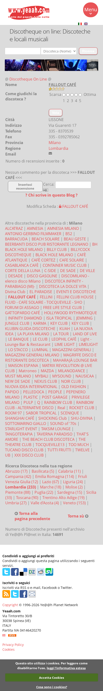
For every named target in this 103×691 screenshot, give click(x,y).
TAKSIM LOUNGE (56, 428)
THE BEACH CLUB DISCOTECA (48, 439)
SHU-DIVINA (81, 418)
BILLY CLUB (57, 249)
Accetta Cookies (51, 677)
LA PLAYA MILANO (33, 334)
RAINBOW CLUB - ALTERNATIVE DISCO (49, 405)
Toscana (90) (27, 497)
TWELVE (82, 450)
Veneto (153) (75, 502)
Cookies (8, 649)
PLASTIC (30, 397)
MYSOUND (61, 376)
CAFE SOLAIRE (71, 260)
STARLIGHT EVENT (21, 428)
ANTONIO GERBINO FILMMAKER (33, 233)
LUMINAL (40, 349)
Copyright (10, 605)
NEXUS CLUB (45, 381)
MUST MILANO (18, 376)
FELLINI (46, 297)
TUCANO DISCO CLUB (24, 450)
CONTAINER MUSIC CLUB (64, 265)
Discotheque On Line (28, 79)
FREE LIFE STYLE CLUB (62, 307)
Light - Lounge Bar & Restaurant (48, 342)
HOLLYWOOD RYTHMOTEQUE (70, 312)
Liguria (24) (73, 481)
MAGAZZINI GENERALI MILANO (32, 355)
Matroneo (28, 370)
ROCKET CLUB (81, 407)
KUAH (64, 328)
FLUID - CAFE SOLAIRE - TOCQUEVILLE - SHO (43, 302)
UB (7, 455)
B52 (68, 233)
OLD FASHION (73, 386)
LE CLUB (40, 339)
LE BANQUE (18, 339)
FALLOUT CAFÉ (74, 206)
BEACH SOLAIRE (46, 239)
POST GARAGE (55, 397)
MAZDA (47, 370)
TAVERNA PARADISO (54, 434)
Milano (55, 142)
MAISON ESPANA (23, 365)
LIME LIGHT (65, 344)
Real (61, 407)
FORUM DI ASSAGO (22, 307)
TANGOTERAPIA (19, 434)
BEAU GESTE (75, 239)
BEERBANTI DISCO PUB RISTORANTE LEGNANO (46, 244)
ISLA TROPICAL (59, 318)
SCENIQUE (70, 413)
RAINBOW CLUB (58, 402)
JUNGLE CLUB (17, 323)
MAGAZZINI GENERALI (71, 349)
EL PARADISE (40, 291)
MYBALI (41, 376)
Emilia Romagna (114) (55, 476)
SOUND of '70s (63, 423)
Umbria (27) (16, 502)
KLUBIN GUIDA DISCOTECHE (30, 328)
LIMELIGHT (88, 344)
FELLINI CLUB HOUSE (75, 297)
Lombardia (58, 148)
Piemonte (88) (18, 492)
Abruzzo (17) (17, 471)
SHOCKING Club (52, 418)
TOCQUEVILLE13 (49, 444)
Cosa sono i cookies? (51, 687)
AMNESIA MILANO (63, 228)
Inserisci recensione (25, 186)
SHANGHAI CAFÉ (19, 418)
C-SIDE (50, 270)
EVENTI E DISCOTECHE (76, 291)
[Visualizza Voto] (57, 88)
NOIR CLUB (71, 381)
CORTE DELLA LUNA (22, 270)
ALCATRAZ (14, 228)
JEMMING (84, 318)
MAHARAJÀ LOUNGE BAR (75, 360)
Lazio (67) (51, 481)
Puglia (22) (44, 492)
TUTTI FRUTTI (59, 450)
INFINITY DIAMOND (25, 318)
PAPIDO (12, 392)
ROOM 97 (13, 413)
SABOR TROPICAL (41, 413)
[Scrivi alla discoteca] (50, 153)
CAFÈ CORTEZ (43, 260)
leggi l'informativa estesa (66, 668)
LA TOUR (61, 334)
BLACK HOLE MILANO (54, 254)
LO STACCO (18, 349)
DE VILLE (87, 270)
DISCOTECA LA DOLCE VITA (62, 286)
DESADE (15, 276)
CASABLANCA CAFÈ (22, 265)
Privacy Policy (13, 644)
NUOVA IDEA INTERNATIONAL (31, 386)
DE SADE (68, 270)
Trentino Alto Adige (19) (64, 497)
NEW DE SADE (17, 381)
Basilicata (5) (43, 471)
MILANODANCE (71, 370)
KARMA (39, 323)
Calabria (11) (70, 471)
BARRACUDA (16, 239)
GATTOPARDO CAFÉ (22, 312)
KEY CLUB (59, 323)
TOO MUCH (79, 444)
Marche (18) (51, 487)
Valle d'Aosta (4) (45, 502)
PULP (28, 402)
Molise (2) (74, 487)
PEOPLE (55, 392)
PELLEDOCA (33, 392)
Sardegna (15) (70, 492)
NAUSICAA (84, 376)
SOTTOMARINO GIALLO (25, 423)
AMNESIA (35, 228)
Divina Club (15, 291)
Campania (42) (18, 476)
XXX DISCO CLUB (29, 455)
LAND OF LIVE (85, 334)
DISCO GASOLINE (42, 276)
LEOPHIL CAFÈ (64, 339)
